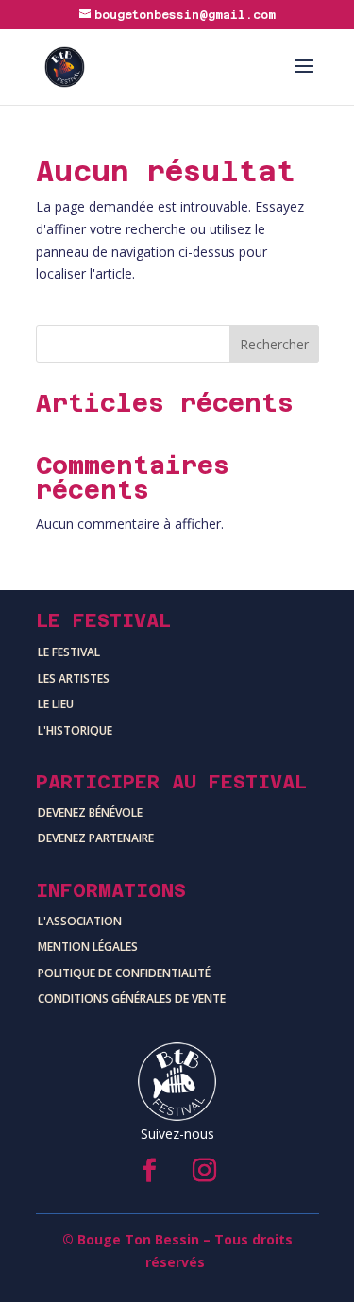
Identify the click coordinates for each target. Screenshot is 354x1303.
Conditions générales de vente (132, 998)
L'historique (75, 730)
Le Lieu (56, 704)
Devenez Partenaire (96, 838)
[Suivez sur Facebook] (150, 1170)
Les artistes (74, 678)
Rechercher (274, 344)
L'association (80, 921)
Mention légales (88, 947)
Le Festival (69, 652)
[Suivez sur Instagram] (204, 1170)
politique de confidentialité (124, 973)
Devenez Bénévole (90, 812)
